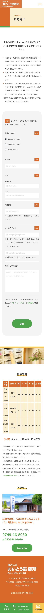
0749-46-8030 (14, 534)
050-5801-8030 (12, 539)
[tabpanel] (11, 356)
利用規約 (30, 303)
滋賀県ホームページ (11, 475)
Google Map (22, 548)
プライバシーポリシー (18, 303)
